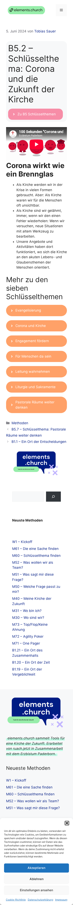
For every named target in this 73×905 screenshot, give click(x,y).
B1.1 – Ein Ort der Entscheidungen (39, 442)
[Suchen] (53, 497)
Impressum (61, 899)
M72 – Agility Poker (27, 636)
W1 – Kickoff (22, 542)
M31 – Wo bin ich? (27, 611)
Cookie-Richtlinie (16, 899)
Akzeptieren (36, 868)
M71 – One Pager (26, 643)
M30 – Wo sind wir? (28, 618)
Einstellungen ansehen (36, 890)
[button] (67, 823)
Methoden (20, 423)
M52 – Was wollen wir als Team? (32, 801)
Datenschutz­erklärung (40, 899)
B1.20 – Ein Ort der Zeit (31, 662)
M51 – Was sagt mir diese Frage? (33, 808)
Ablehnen (37, 879)
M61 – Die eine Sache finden (35, 549)
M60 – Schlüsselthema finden (36, 556)
